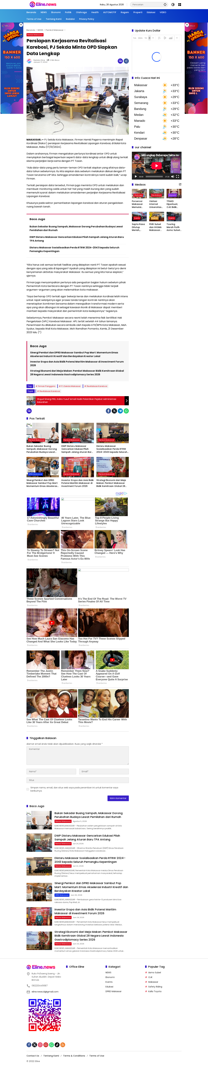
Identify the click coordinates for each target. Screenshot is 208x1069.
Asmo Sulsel (154, 972)
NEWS (108, 972)
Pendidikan (156, 195)
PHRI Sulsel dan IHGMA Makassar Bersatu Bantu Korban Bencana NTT (156, 227)
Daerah (155, 218)
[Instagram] (40, 1044)
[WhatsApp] (126, 411)
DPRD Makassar (35, 474)
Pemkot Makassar (35, 34)
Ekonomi (172, 195)
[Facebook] (108, 411)
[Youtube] (45, 1044)
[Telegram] (120, 411)
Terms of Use (96, 1055)
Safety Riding (155, 986)
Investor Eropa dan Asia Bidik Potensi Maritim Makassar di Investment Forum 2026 (77, 483)
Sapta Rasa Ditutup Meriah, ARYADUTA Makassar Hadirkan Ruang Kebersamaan (139, 227)
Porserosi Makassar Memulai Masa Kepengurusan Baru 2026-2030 (139, 204)
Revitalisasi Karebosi (97, 386)
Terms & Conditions (74, 1055)
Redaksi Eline (39, 60)
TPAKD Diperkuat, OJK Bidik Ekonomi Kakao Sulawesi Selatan (172, 204)
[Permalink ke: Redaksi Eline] (29, 61)
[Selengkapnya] (180, 184)
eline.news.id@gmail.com (45, 991)
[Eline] (42, 4)
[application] (157, 166)
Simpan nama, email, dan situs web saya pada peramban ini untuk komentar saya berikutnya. (74, 789)
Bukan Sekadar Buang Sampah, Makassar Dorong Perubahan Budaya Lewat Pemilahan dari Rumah (41, 449)
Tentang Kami (51, 1055)
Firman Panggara (46, 386)
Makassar (153, 981)
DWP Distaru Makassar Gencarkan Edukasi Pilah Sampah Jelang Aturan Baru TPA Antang (77, 449)
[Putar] (135, 176)
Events (137, 218)
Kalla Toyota (154, 991)
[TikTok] (57, 1044)
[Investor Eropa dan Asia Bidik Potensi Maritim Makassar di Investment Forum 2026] (77, 467)
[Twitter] (114, 411)
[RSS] (62, 1044)
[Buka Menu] (180, 4)
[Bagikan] (126, 61)
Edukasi (109, 986)
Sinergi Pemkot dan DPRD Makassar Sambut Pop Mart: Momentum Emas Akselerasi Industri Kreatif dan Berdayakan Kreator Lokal (42, 483)
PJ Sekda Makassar (71, 386)
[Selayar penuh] (177, 176)
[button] (165, 4)
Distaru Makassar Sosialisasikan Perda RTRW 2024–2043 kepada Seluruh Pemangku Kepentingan (111, 449)
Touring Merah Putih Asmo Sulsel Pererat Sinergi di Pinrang (173, 227)
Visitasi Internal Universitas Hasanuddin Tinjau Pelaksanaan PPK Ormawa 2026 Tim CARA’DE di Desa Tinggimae (156, 204)
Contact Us (32, 1055)
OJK (150, 977)
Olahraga (138, 195)
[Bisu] (172, 176)
